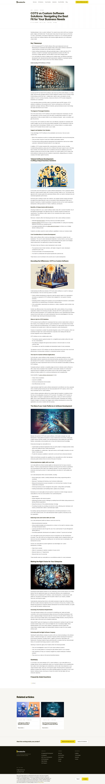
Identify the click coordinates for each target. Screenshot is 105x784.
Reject (78, 778)
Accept (85, 778)
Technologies (78, 755)
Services (35, 2)
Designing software (36, 222)
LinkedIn (18, 773)
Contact (76, 759)
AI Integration (44, 755)
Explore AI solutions (82, 741)
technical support (41, 220)
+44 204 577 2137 (20, 771)
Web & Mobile (44, 761)
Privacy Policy (41, 782)
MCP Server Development (46, 757)
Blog (67, 2)
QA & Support (44, 763)
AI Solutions (40, 2)
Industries (54, 2)
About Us (60, 753)
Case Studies (48, 2)
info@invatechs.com (21, 769)
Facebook (23, 773)
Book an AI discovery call (68, 741)
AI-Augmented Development (47, 753)
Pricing (59, 761)
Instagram (28, 773)
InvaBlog (36, 10)
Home (32, 10)
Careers (59, 759)
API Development (44, 759)
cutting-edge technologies (53, 226)
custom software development (46, 375)
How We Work (61, 2)
